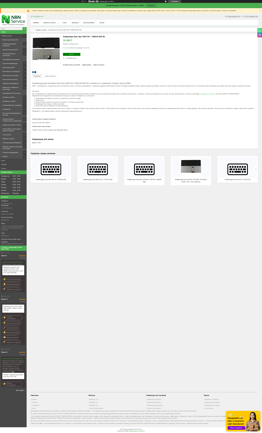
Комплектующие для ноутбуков (9, 45)
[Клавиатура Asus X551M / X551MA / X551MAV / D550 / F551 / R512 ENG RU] (191, 167)
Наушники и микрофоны (10, 83)
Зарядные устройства (212, 399)
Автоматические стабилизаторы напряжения (12, 120)
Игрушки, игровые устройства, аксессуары (13, 147)
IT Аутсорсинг (7, 135)
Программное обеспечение (12, 93)
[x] (35, 72)
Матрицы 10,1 (93, 399)
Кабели (5, 156)
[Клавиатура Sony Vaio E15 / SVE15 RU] (238, 167)
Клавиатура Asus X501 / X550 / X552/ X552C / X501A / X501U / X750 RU (13, 308)
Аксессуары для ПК (9, 67)
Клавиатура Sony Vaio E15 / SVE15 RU (238, 179)
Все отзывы (20, 390)
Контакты (150, 5)
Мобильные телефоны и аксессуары (10, 88)
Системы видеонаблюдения (12, 143)
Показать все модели (96, 408)
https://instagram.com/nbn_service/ (12, 244)
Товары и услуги (6, 36)
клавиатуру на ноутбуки (207, 94)
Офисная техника (8, 139)
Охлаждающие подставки (11, 59)
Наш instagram (88, 23)
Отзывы (4, 164)
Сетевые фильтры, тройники (12, 105)
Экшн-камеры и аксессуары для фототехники (12, 130)
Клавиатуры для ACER (154, 399)
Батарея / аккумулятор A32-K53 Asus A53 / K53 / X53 (13, 375)
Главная (36, 23)
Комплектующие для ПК (10, 50)
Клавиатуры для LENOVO (155, 405)
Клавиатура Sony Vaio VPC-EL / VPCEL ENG (97, 179)
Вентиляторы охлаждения (11, 71)
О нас (3, 160)
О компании (35, 405)
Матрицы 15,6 (93, 405)
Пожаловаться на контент (137, 431)
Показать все (209, 408)
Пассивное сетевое (9, 101)
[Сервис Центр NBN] (13, 19)
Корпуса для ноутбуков (212, 402)
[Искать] (25, 28)
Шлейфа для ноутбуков (212, 405)
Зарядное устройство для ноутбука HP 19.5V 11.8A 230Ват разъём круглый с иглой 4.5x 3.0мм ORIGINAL (13, 269)
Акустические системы (10, 79)
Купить (71, 54)
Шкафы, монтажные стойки (11, 125)
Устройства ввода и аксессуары (9, 54)
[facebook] (33, 72)
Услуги (33, 408)
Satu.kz (140, 429)
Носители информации (10, 63)
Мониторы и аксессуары (11, 75)
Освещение (6, 109)
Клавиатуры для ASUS (154, 402)
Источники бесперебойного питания (12, 114)
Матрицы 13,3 (93, 402)
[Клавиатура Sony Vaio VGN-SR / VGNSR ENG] (51, 167)
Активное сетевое (9, 97)
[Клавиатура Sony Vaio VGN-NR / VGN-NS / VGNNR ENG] (144, 167)
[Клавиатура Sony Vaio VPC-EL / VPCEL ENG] (97, 167)
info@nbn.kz (5, 236)
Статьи (3, 168)
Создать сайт (103, 1)
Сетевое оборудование (10, 152)
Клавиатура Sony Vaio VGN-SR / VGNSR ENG (51, 179)
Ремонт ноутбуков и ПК (10, 40)
